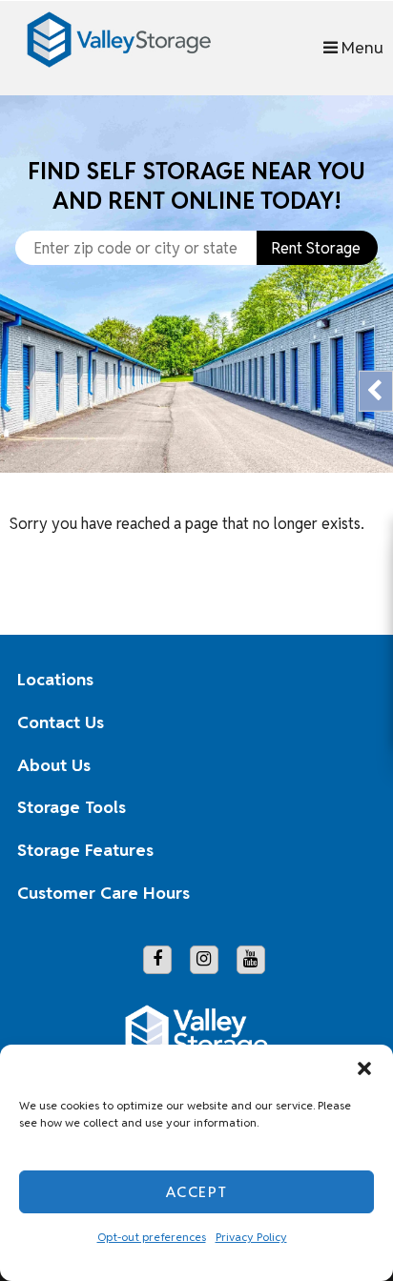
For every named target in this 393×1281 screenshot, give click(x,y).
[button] (364, 1068)
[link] (196, 404)
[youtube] (251, 960)
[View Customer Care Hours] (347, 893)
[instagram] (204, 960)
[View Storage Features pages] (347, 851)
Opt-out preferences (151, 1237)
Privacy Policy (251, 1237)
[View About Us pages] (347, 765)
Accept (197, 1192)
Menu (360, 47)
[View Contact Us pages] (347, 722)
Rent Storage (316, 248)
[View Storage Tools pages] (347, 808)
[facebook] (157, 960)
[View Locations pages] (347, 679)
